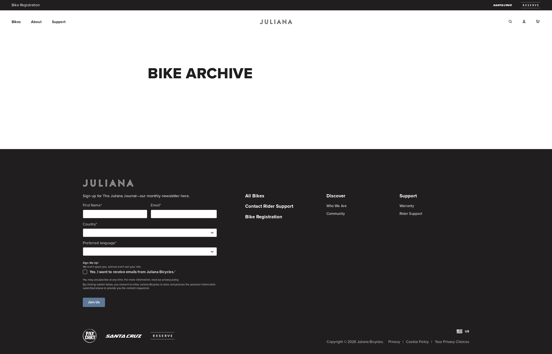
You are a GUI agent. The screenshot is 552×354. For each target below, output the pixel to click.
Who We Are (336, 206)
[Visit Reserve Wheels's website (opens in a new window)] (530, 5)
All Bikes (254, 195)
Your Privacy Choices (452, 342)
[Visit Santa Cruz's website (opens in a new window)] (123, 336)
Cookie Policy (417, 342)
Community (335, 213)
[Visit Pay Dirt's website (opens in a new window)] (90, 336)
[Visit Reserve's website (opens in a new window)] (162, 336)
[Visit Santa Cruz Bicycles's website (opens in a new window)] (502, 5)
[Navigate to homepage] (276, 22)
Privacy (394, 342)
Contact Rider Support (269, 206)
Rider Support (411, 213)
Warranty (407, 206)
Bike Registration (26, 5)
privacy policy (170, 280)
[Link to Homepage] (108, 183)
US (467, 331)
